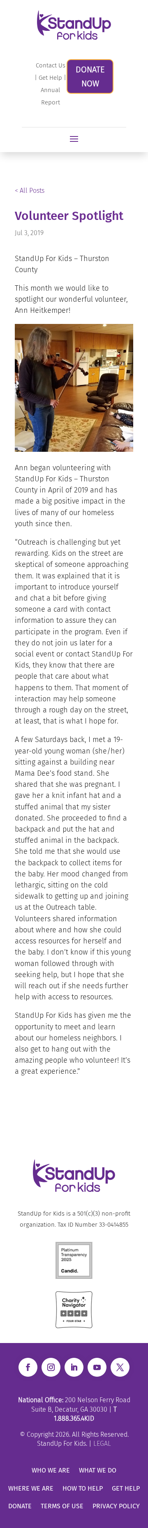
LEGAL (102, 1443)
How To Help (82, 1488)
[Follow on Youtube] (97, 1367)
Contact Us (50, 65)
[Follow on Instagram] (51, 1367)
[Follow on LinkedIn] (74, 1367)
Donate (20, 1506)
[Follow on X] (120, 1367)
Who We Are (51, 1470)
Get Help (50, 77)
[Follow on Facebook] (27, 1367)
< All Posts (29, 190)
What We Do (97, 1470)
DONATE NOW (90, 76)
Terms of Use (62, 1506)
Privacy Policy (116, 1506)
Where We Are (30, 1488)
